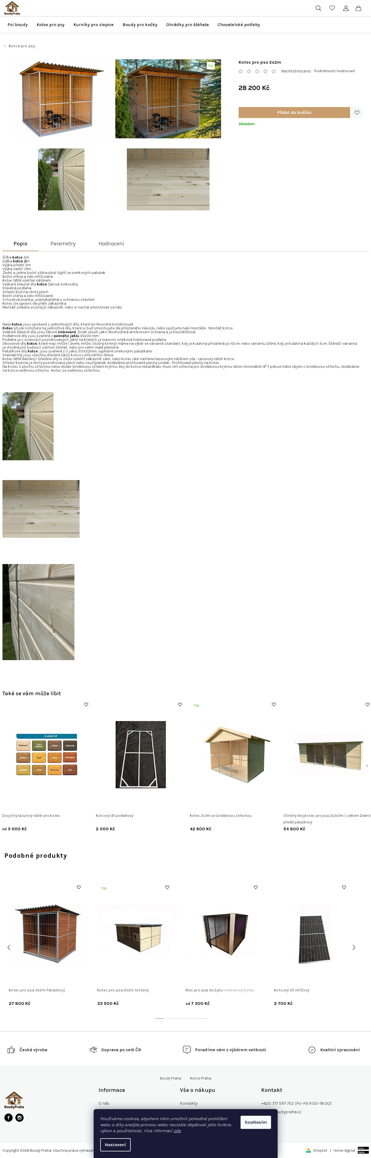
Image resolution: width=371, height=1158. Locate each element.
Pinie (39, 804)
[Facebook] (8, 1118)
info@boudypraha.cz (281, 1111)
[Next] (367, 766)
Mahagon (55, 804)
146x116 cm (199, 977)
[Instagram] (19, 1118)
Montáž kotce (220, 328)
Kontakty (188, 1103)
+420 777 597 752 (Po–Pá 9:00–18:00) (296, 1103)
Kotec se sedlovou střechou (75, 370)
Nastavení (115, 1144)
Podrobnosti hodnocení (334, 71)
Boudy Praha (170, 1078)
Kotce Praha (200, 1078)
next (354, 947)
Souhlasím (256, 1122)
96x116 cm (220, 977)
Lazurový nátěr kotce (216, 359)
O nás (104, 1103)
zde (177, 1130)
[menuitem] (17, 24)
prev (8, 947)
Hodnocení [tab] (111, 243)
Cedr (10, 804)
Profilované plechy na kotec (195, 363)
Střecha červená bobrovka (216, 804)
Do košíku (294, 112)
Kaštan (24, 804)
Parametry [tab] (63, 243)
